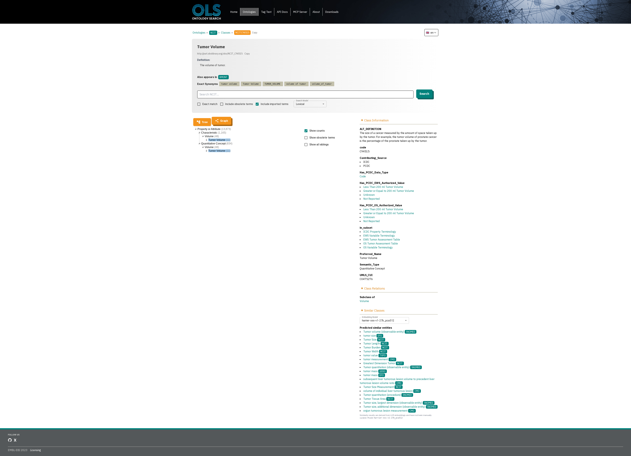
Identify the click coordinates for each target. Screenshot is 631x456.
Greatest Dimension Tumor (383, 363)
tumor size (372, 335)
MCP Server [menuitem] (300, 11)
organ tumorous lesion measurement (388, 410)
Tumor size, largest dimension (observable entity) (398, 402)
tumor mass (374, 371)
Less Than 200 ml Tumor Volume (383, 187)
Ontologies (199, 32)
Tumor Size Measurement (382, 387)
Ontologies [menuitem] (249, 11)
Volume (364, 301)
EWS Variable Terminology (379, 235)
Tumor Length (375, 343)
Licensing (35, 450)
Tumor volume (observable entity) (389, 331)
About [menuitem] (316, 11)
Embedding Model (370, 317)
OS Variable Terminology (378, 247)
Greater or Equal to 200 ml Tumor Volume (388, 190)
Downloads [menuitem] (332, 11)
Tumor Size (373, 339)
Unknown (369, 194)
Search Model (302, 101)
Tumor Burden (375, 347)
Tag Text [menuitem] (266, 11)
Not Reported (371, 198)
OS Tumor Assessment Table (380, 243)
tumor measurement (379, 359)
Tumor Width (374, 351)
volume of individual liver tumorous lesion (391, 391)
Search (424, 94)
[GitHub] (10, 440)
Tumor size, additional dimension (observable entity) (399, 406)
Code (363, 176)
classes (225, 32)
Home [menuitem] (233, 11)
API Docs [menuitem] (282, 11)
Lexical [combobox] (300, 104)
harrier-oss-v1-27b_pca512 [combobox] (378, 320)
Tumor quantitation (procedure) (387, 394)
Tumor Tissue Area (378, 398)
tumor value (374, 355)
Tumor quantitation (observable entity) (392, 367)
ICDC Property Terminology (379, 231)
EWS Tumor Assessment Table (381, 239)
